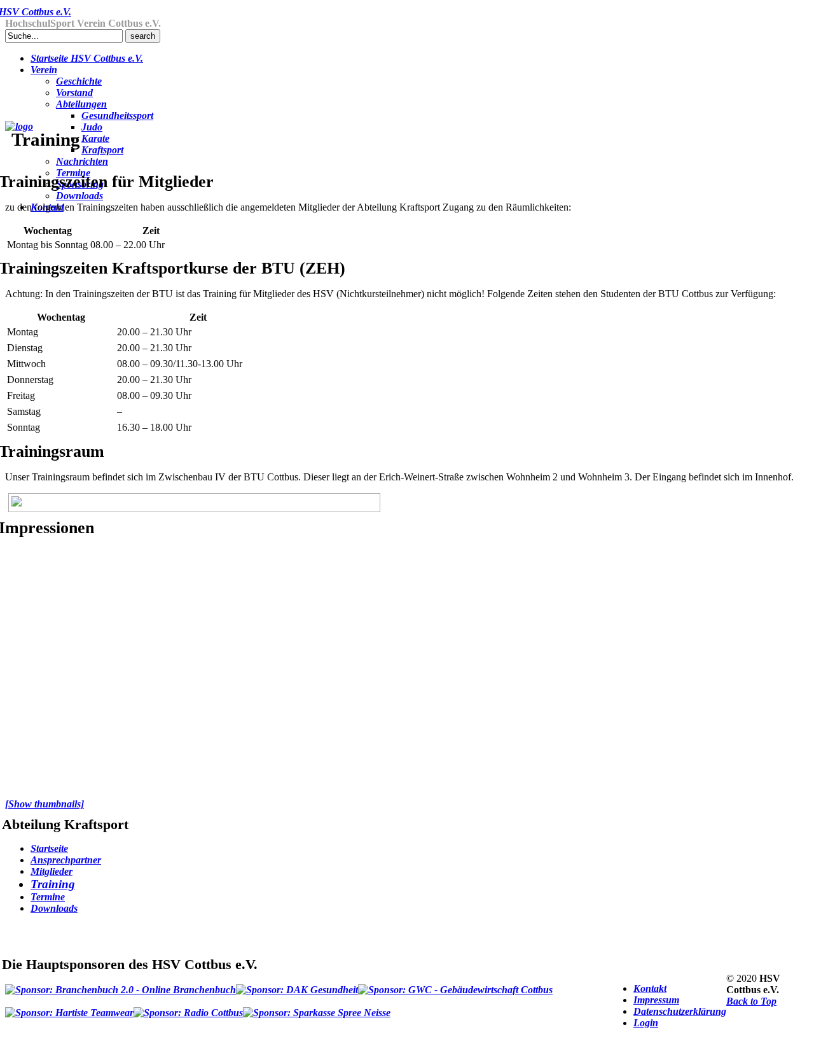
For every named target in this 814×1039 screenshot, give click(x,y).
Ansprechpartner (66, 859)
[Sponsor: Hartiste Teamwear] (69, 1007)
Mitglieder (51, 871)
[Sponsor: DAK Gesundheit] (297, 984)
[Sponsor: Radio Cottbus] (188, 1007)
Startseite (49, 848)
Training (53, 884)
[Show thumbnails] (44, 803)
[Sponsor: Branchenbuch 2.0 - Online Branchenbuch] (120, 984)
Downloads (54, 908)
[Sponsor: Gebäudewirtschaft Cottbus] (455, 984)
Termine (48, 896)
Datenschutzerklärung (679, 1011)
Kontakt (649, 988)
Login (645, 1022)
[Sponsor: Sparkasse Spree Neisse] (316, 1007)
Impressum (656, 999)
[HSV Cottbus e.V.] (19, 126)
